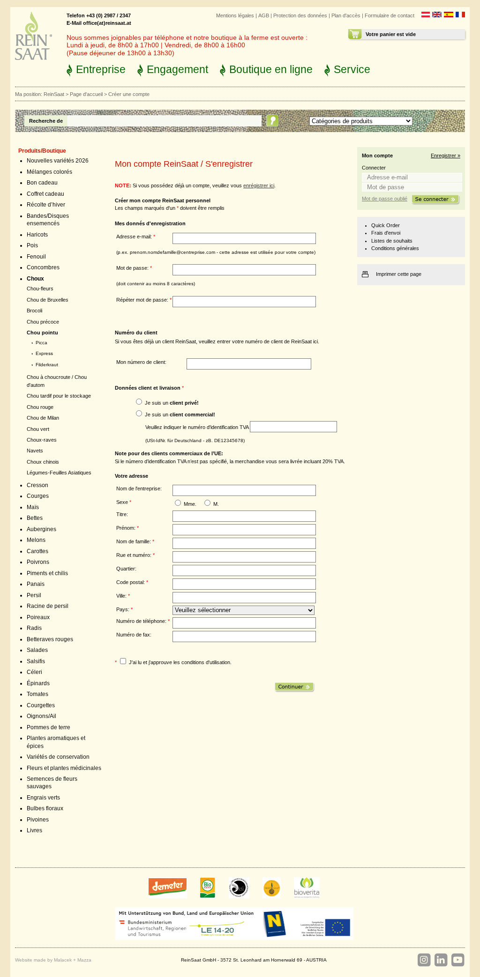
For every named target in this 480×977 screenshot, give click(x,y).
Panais (36, 584)
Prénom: (127, 528)
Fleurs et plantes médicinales (64, 768)
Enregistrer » (445, 155)
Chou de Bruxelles (47, 300)
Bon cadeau (42, 182)
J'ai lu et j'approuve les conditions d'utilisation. (180, 662)
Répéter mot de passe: (144, 300)
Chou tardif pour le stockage (59, 396)
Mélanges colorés (49, 172)
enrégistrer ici (258, 185)
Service (352, 69)
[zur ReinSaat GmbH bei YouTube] (457, 960)
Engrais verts (43, 797)
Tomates (37, 694)
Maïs (33, 507)
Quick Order (385, 225)
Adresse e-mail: (135, 236)
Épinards (38, 683)
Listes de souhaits (391, 241)
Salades (37, 650)
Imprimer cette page (398, 274)
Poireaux (38, 617)
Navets (35, 450)
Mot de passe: (134, 268)
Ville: (123, 596)
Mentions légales (235, 15)
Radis (34, 628)
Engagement (177, 69)
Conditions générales (395, 248)
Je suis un (172, 403)
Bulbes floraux (45, 808)
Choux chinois (43, 462)
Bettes (35, 518)
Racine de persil (47, 606)
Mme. (190, 504)
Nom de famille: (135, 541)
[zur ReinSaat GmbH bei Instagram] (423, 960)
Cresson (37, 485)
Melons (36, 540)
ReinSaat (54, 94)
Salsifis (36, 661)
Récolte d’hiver (46, 204)
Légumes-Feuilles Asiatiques (59, 472)
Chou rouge (40, 407)
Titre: (122, 514)
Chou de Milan (43, 418)
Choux (35, 278)
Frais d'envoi (385, 233)
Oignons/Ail (41, 716)
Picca (41, 342)
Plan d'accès (345, 15)
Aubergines (41, 529)
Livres (34, 830)
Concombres (43, 267)
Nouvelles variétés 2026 (58, 160)
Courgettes (41, 705)
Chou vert (38, 429)
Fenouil (36, 256)
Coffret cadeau (45, 194)
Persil (34, 595)
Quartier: (126, 568)
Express (44, 353)
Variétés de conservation (58, 757)
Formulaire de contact (389, 15)
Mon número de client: (141, 362)
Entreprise (101, 69)
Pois (32, 245)
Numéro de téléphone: (143, 621)
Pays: (124, 609)
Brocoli (34, 310)
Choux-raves (42, 440)
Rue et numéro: (135, 555)
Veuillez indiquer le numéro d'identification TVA (197, 426)
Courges (38, 496)
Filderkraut (47, 364)
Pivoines (38, 819)
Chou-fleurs (40, 288)
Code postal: (132, 582)
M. (216, 504)
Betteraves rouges (50, 639)
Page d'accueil (86, 94)
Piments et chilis (47, 573)
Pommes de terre (48, 727)
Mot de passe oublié (384, 198)
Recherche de (46, 121)
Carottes (37, 551)
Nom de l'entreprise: (139, 488)
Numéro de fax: (133, 634)
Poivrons (38, 562)
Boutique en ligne (271, 69)
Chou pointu (42, 332)
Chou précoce (43, 322)
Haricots (37, 234)
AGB (263, 15)
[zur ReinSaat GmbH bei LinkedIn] (440, 960)
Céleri (34, 672)
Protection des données (300, 15)
